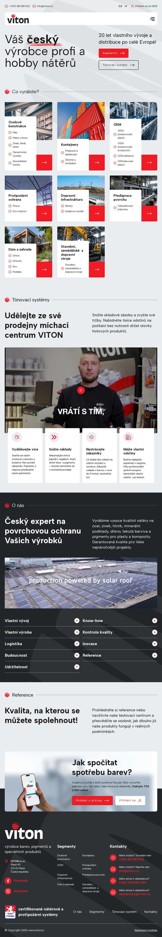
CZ (120, 6)
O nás (77, 912)
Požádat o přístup (89, 800)
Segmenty (110, 53)
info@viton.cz (45, 6)
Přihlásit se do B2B (146, 6)
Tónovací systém (115, 64)
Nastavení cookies (145, 930)
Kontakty (150, 912)
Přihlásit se (127, 800)
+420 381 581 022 (19, 6)
